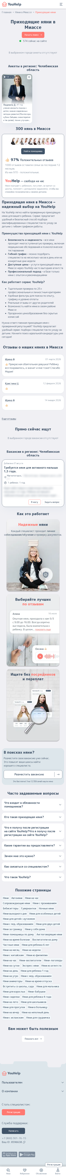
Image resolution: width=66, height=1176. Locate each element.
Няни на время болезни (16, 939)
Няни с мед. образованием (36, 976)
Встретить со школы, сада (18, 986)
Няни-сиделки (11, 996)
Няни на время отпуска (38, 981)
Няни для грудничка (38, 1017)
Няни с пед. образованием (18, 924)
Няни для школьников (33, 1002)
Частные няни (11, 944)
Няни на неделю (31, 950)
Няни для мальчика (48, 986)
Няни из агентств (51, 965)
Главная (6, 12)
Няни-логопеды (53, 960)
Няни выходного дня (15, 913)
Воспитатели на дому (45, 939)
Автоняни (16, 898)
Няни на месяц (11, 950)
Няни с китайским (13, 955)
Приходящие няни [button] (45, 12)
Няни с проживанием (44, 903)
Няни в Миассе (23, 12)
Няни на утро (10, 976)
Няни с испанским (13, 1017)
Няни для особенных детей (44, 913)
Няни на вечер (11, 1012)
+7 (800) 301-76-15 (14, 1138)
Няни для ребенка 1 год (34, 970)
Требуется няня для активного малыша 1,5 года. (31, 469)
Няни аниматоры (12, 981)
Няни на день (10, 970)
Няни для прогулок (14, 1007)
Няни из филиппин (37, 955)
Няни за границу (12, 929)
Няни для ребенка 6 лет (35, 944)
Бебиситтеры (10, 908)
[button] (33, 805)
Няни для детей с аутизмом (19, 918)
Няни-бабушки (36, 991)
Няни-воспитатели (30, 960)
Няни (6, 898)
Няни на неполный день (35, 1012)
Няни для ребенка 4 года (36, 996)
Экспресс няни (30, 965)
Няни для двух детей (48, 924)
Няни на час (32, 898)
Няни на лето (10, 1002)
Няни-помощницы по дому (18, 934)
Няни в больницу (37, 1007)
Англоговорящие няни (49, 934)
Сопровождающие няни (16, 903)
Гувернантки (28, 908)
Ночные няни (46, 908)
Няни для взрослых (14, 991)
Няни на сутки (11, 965)
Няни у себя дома (35, 929)
